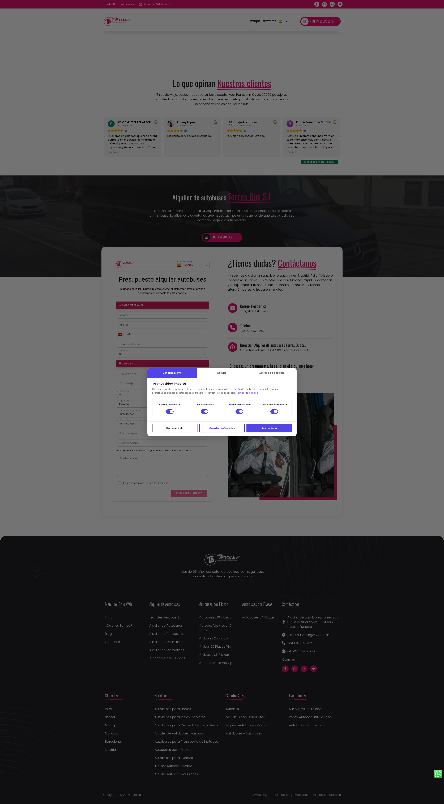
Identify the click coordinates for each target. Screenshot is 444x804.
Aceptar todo (269, 428)
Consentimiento (172, 372)
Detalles (222, 372)
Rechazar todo (174, 428)
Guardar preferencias (222, 428)
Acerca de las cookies (271, 372)
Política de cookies (247, 392)
